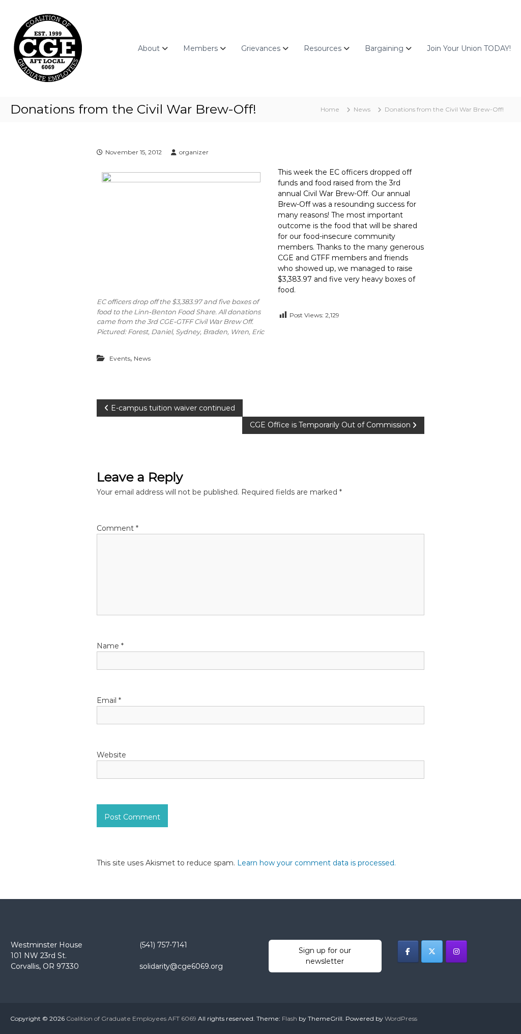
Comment (117, 528)
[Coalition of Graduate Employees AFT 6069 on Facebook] (408, 951)
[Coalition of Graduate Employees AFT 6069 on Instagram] (456, 951)
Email (109, 700)
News (362, 109)
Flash (289, 1018)
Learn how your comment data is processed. (316, 862)
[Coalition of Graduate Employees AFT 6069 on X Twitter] (432, 951)
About (149, 48)
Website (111, 754)
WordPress (401, 1018)
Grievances (260, 48)
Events (119, 358)
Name (110, 645)
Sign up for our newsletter (325, 956)
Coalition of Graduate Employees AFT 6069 (131, 1018)
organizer (194, 152)
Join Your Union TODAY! (469, 48)
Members (200, 48)
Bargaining (384, 48)
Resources (322, 48)
